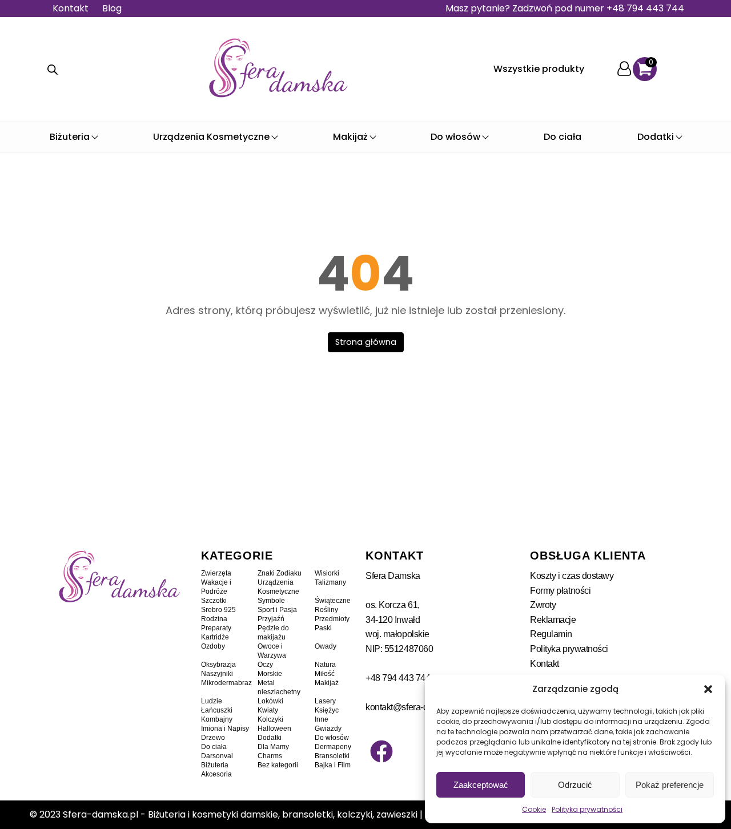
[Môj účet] (624, 69)
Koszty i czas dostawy (572, 576)
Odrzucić (575, 785)
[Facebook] (381, 751)
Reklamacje (553, 620)
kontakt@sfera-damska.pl (414, 707)
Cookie (534, 809)
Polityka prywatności (587, 809)
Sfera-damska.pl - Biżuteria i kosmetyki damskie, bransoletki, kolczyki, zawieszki (240, 814)
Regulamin (551, 634)
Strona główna (365, 342)
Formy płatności (560, 590)
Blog (112, 8)
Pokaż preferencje (670, 785)
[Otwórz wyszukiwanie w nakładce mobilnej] (52, 70)
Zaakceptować (480, 785)
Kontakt (71, 8)
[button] (708, 689)
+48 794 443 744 (398, 678)
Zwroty (543, 605)
